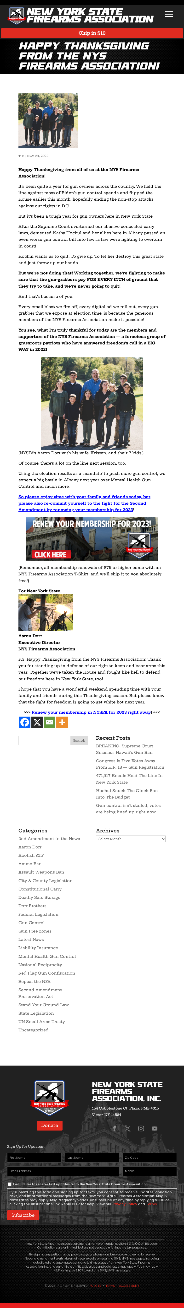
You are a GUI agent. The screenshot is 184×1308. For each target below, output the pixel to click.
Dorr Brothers (32, 905)
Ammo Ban (30, 863)
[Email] (49, 722)
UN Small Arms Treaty (41, 1021)
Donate (49, 1125)
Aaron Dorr (29, 847)
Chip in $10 (92, 33)
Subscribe (23, 1215)
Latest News (31, 939)
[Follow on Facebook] (114, 1128)
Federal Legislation (38, 914)
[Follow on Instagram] (141, 1128)
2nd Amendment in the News (49, 838)
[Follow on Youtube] (154, 1128)
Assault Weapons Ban (41, 872)
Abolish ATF (31, 855)
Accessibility (129, 1286)
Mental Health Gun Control (47, 956)
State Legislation (36, 1013)
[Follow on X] (127, 1128)
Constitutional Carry (40, 889)
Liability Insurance (38, 947)
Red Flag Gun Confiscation (46, 973)
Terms (151, 1204)
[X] (37, 722)
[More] (62, 722)
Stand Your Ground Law (43, 1004)
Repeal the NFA (34, 981)
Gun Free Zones (35, 931)
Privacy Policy (125, 1204)
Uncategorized (33, 1030)
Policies (96, 1286)
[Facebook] (24, 722)
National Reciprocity (40, 964)
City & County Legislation (45, 880)
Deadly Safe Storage (39, 897)
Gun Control (31, 922)
